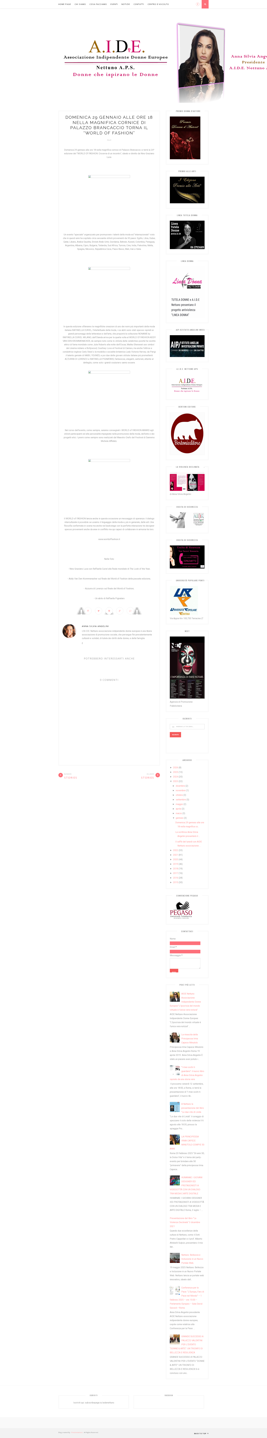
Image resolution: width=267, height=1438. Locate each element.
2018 (175, 868)
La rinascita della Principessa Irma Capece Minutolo (189, 1038)
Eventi (114, 4)
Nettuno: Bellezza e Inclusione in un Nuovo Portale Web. (192, 1259)
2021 (175, 855)
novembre (181, 790)
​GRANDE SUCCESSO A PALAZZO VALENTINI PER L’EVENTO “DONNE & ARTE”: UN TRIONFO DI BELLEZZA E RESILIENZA (186, 1344)
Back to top (200, 1433)
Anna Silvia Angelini (95, 626)
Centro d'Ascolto (158, 4)
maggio (179, 804)
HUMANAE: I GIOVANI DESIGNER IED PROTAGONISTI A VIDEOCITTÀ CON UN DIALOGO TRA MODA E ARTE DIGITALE (186, 1185)
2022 (175, 850)
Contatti (139, 4)
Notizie (126, 4)
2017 (175, 873)
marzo (179, 813)
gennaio (179, 818)
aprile (178, 808)
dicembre (180, 786)
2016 (175, 877)
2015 (175, 882)
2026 (175, 767)
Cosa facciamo (98, 4)
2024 (175, 776)
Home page (64, 4)
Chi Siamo (80, 4)
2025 (175, 772)
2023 (175, 781)
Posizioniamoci (77, 1432)
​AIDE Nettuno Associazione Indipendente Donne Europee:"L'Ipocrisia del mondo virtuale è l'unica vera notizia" (185, 1001)
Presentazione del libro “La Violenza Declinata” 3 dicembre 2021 (185, 1222)
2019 (175, 864)
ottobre (179, 795)
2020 (175, 859)
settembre (181, 799)
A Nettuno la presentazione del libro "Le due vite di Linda (192, 1108)
